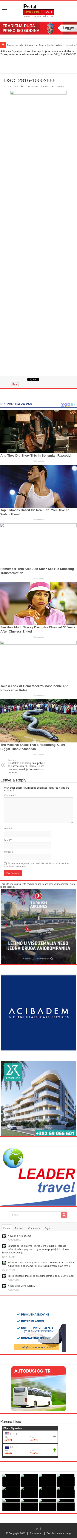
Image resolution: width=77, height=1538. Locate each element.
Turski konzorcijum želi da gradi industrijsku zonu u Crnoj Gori (41, 1275)
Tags (47, 1228)
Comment (10, 795)
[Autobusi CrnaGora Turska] (38, 1388)
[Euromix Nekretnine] (38, 1098)
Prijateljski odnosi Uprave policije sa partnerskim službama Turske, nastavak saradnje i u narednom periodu (37, 53)
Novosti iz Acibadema (19, 1235)
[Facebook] (40, 1529)
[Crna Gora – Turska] (38, 11)
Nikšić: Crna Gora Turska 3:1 (22, 1285)
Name (8, 828)
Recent (6, 1228)
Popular (19, 1228)
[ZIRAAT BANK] (38, 28)
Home (6, 51)
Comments (34, 1228)
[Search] (64, 1215)
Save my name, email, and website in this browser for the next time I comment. (36, 865)
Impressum (36, 1533)
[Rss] (37, 1529)
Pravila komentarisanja (59, 1533)
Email (8, 840)
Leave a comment (39, 86)
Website (8, 851)
